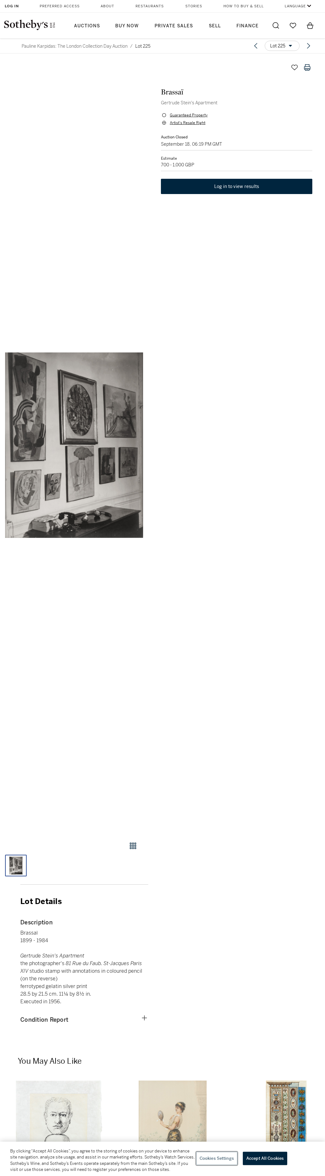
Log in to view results (236, 186)
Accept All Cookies (265, 1158)
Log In (12, 6)
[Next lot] (308, 46)
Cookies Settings (217, 1158)
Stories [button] (193, 6)
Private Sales (174, 26)
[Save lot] (294, 67)
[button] (74, 445)
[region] (162, 1159)
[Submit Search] (276, 25)
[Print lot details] (307, 67)
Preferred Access (60, 6)
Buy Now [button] (127, 26)
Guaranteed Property (189, 115)
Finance (247, 26)
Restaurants (150, 6)
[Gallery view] (133, 845)
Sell (215, 26)
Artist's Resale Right (187, 122)
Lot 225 (142, 46)
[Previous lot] (255, 46)
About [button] (107, 6)
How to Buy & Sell (243, 6)
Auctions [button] (87, 26)
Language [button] (295, 6)
